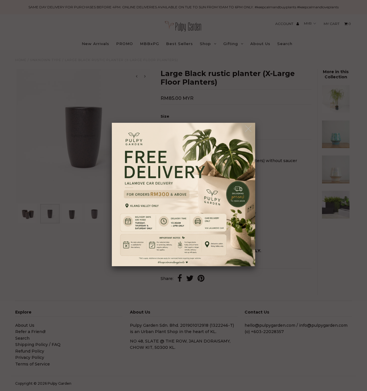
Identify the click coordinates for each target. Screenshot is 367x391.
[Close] (248, 129)
